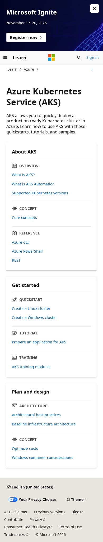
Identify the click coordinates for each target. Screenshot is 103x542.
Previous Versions (49, 511)
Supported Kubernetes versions (40, 193)
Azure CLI (20, 242)
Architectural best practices (36, 415)
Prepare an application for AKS (39, 342)
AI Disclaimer (16, 511)
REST (16, 260)
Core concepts (24, 217)
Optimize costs (25, 448)
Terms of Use (70, 526)
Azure (29, 69)
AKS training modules (31, 366)
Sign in (92, 57)
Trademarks (14, 534)
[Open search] (79, 57)
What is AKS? (23, 174)
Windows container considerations (42, 457)
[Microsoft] (51, 57)
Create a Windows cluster (34, 317)
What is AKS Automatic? (33, 184)
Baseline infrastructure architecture (44, 424)
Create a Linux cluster (31, 308)
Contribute (13, 519)
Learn (12, 69)
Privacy (36, 519)
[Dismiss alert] (94, 8)
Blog (75, 511)
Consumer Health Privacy (26, 526)
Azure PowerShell (27, 251)
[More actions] (92, 69)
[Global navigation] (5, 57)
